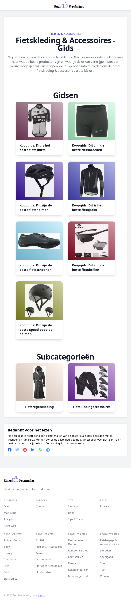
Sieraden (105, 550)
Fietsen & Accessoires (65, 34)
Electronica (10, 578)
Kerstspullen (75, 557)
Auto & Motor (12, 540)
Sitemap (73, 506)
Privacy (104, 506)
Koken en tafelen (78, 569)
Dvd (6, 572)
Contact (40, 506)
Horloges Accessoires (49, 566)
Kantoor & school (78, 550)
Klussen (72, 563)
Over (7, 506)
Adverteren (10, 525)
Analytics (9, 519)
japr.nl (41, 595)
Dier (6, 566)
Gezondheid (43, 559)
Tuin (102, 569)
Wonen (104, 576)
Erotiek (40, 540)
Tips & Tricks (75, 519)
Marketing (10, 513)
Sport (103, 563)
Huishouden (43, 572)
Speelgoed (106, 557)
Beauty (8, 553)
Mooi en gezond (78, 576)
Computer (10, 559)
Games (40, 553)
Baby (7, 546)
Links (71, 513)
